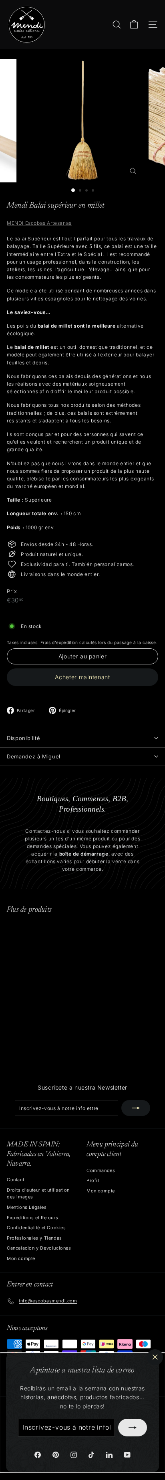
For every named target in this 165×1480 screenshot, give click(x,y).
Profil (93, 1180)
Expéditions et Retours (32, 1217)
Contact (15, 1179)
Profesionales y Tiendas (34, 1238)
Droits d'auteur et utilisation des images (38, 1193)
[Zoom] (133, 171)
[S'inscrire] (132, 1427)
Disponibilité (23, 738)
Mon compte (21, 1258)
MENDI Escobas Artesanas (39, 223)
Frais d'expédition (59, 642)
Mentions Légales (27, 1207)
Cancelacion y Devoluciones (39, 1248)
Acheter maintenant (82, 677)
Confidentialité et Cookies (36, 1227)
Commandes (101, 1170)
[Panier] (134, 24)
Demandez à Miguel (33, 756)
